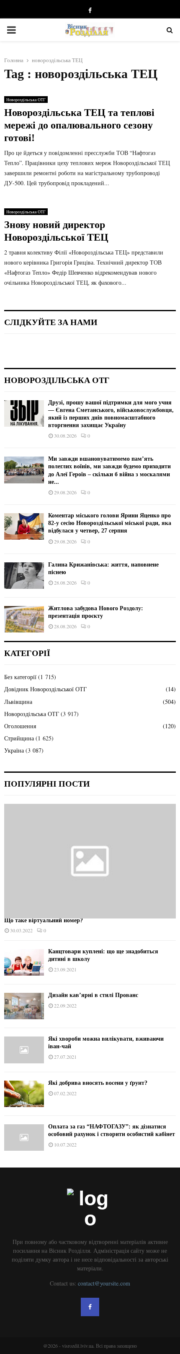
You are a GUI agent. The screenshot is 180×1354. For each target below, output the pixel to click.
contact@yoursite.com (104, 1283)
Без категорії (20, 677)
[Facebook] (90, 1307)
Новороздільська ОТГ (26, 99)
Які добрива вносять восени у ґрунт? (97, 1083)
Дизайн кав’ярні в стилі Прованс (93, 995)
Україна (14, 750)
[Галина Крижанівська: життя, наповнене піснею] (24, 575)
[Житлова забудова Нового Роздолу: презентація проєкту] (24, 619)
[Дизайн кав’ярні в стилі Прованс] (24, 1006)
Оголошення (20, 726)
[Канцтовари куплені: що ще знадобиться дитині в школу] (24, 962)
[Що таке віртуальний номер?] (90, 861)
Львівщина (18, 702)
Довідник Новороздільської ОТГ (45, 689)
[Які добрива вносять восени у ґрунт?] (24, 1094)
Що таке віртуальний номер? (43, 920)
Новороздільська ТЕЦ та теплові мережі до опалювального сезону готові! (79, 125)
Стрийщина (19, 738)
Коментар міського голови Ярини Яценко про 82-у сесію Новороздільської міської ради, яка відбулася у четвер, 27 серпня (109, 523)
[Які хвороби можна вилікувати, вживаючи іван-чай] (24, 1049)
